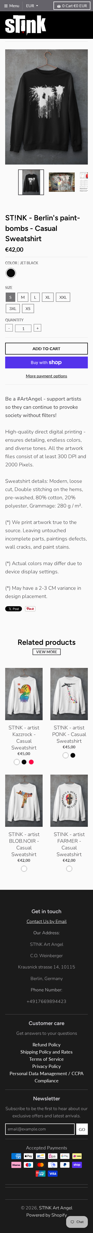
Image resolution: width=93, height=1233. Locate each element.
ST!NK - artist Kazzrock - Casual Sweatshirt (24, 737)
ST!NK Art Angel (55, 1208)
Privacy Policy (46, 1066)
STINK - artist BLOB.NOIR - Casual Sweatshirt (24, 844)
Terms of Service (46, 1059)
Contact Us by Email (47, 921)
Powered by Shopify (46, 1215)
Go (82, 1129)
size (8, 287)
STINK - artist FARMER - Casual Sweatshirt (69, 844)
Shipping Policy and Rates (46, 1052)
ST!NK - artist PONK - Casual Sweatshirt (69, 734)
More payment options (46, 375)
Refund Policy (46, 1044)
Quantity (14, 320)
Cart (74, 5)
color (21, 263)
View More (46, 652)
